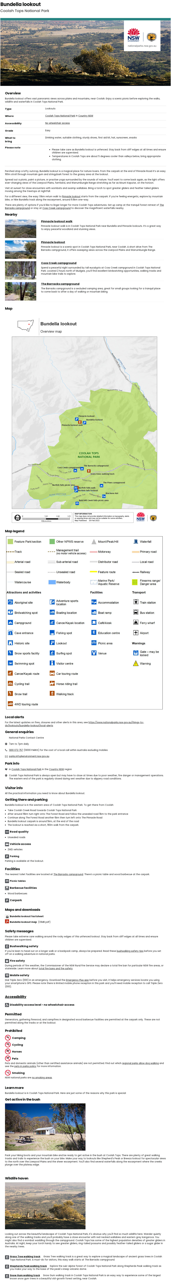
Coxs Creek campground (56, 208)
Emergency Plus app (77, 980)
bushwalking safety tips (130, 951)
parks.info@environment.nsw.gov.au (29, 756)
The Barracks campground (60, 284)
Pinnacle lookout (71, 196)
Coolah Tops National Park (60, 115)
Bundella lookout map (30, 922)
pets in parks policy (25, 1066)
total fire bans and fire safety (56, 968)
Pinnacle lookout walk (56, 221)
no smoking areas (42, 1077)
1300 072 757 (16, 750)
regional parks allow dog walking (140, 1063)
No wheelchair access (57, 123)
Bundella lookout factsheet (27, 916)
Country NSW (85, 115)
